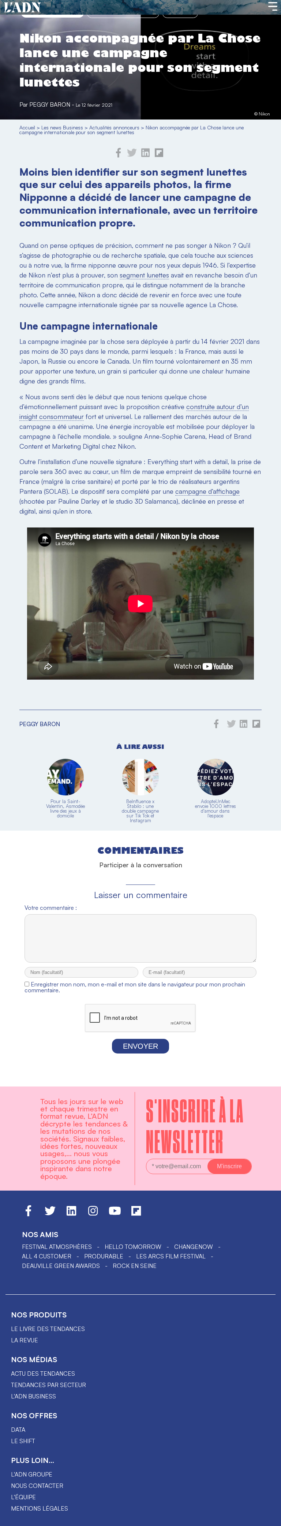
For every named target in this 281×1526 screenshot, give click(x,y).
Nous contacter (37, 1485)
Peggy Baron (49, 104)
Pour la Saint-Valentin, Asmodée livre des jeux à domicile (65, 808)
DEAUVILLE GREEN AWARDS (61, 1265)
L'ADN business (33, 1396)
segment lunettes (144, 275)
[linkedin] (145, 155)
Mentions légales (39, 1508)
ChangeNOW (193, 1246)
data (18, 1429)
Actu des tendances (43, 1373)
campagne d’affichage (207, 491)
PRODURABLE (103, 1256)
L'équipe (23, 1497)
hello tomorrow (133, 1246)
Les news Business (62, 127)
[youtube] (115, 1214)
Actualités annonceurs (114, 127)
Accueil (27, 127)
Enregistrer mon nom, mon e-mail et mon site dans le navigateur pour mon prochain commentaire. (135, 987)
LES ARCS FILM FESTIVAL (171, 1256)
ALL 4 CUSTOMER (46, 1256)
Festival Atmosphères (57, 1246)
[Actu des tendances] (22, 8)
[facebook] (118, 155)
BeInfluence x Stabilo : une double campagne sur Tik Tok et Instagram (140, 811)
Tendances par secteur (48, 1385)
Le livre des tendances (48, 1328)
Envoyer (140, 1046)
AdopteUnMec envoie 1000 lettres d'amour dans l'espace (215, 808)
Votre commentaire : (51, 907)
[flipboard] (159, 155)
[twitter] (132, 155)
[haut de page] (268, 1517)
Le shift (23, 1441)
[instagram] (93, 1214)
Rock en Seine (135, 1265)
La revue (24, 1340)
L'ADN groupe (31, 1474)
